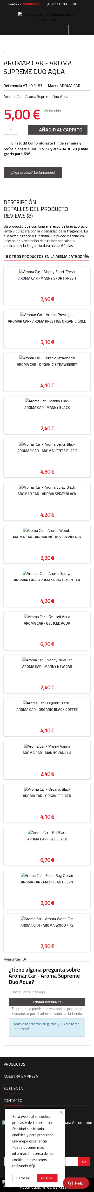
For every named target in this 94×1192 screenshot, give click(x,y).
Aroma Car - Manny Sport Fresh (47, 278)
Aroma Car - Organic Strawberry (47, 364)
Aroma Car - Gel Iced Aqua (47, 623)
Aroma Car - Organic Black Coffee (47, 709)
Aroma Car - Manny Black (47, 407)
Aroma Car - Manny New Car (47, 666)
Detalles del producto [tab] (36, 209)
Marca (53, 85)
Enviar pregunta (47, 1001)
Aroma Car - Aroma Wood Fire (47, 925)
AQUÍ (33, 1166)
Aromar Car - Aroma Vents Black (47, 451)
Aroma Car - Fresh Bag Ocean (47, 882)
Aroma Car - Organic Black (47, 796)
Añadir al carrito (57, 129)
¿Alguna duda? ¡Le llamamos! (33, 172)
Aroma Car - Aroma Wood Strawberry (47, 537)
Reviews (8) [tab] (18, 216)
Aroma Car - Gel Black (47, 839)
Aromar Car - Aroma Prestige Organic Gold (47, 321)
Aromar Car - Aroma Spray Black (47, 494)
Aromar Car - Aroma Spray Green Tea (47, 580)
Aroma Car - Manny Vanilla (47, 753)
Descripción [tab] (20, 202)
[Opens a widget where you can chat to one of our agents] (76, 1184)
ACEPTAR (47, 1177)
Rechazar (23, 1177)
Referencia (13, 85)
